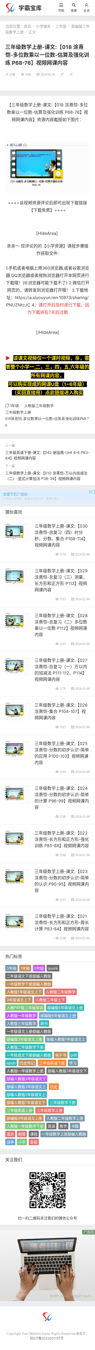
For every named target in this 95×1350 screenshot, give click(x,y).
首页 (27, 26)
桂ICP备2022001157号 (47, 1338)
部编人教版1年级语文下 (26, 1102)
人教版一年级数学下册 (25, 1126)
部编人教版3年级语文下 (26, 1078)
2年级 (39, 968)
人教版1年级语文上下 (24, 992)
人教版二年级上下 (50, 999)
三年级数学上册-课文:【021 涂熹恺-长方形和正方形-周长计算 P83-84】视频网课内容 (62, 922)
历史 (54, 1086)
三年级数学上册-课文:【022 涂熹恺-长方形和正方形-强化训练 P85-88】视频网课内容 (62, 839)
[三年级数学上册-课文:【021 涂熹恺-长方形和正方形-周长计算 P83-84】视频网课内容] (18, 922)
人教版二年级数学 (60, 992)
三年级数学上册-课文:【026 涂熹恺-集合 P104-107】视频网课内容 (61, 711)
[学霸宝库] (10, 7)
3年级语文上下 (19, 999)
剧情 (22, 1134)
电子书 (60, 1055)
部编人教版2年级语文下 (67, 1071)
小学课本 (43, 26)
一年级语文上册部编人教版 (29, 1031)
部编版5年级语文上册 (65, 1007)
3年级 (14, 406)
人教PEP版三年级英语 (25, 1007)
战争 (10, 1142)
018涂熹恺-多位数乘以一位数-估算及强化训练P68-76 (47, 422)
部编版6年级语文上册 (58, 1015)
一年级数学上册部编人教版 (64, 1134)
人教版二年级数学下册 (25, 1047)
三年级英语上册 (19, 1110)
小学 (22, 1142)
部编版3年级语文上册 (24, 1039)
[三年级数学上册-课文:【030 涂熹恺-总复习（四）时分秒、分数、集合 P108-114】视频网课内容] (18, 532)
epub (11, 1063)
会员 (86, 10)
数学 (63, 1126)
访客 (12, 74)
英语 (51, 1126)
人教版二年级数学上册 (64, 1118)
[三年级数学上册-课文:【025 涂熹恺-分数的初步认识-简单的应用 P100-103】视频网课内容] (18, 749)
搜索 (74, 10)
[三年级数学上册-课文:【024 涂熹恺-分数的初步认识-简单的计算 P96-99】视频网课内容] (18, 794)
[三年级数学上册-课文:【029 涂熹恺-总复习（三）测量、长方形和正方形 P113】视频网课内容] (18, 576)
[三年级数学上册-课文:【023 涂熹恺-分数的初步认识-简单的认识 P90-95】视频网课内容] (18, 877)
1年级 (25, 968)
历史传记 (27, 1063)
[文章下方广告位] (47, 493)
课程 (33, 1134)
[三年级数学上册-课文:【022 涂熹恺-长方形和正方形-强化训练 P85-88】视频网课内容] (18, 839)
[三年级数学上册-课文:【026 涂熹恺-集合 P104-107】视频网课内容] (18, 711)
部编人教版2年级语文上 (26, 1094)
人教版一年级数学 (21, 1015)
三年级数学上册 (18, 412)
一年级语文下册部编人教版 (29, 1055)
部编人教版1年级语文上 (65, 1039)
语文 (10, 1134)
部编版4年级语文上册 (24, 1118)
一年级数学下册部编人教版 (29, 984)
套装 (33, 1142)
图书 (44, 1023)
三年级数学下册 (62, 1102)
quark (53, 968)
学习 (73, 1063)
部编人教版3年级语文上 (26, 1086)
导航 (61, 10)
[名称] (47, 1265)
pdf (74, 1055)
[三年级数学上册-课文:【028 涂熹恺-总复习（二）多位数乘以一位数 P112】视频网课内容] (18, 621)
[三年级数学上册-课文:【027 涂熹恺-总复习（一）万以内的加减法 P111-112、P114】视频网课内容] (18, 666)
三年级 (60, 26)
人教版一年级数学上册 (25, 1071)
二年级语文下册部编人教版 (29, 976)
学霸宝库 (30, 7)
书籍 (75, 1126)
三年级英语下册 (52, 1063)
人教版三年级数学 (39, 406)
